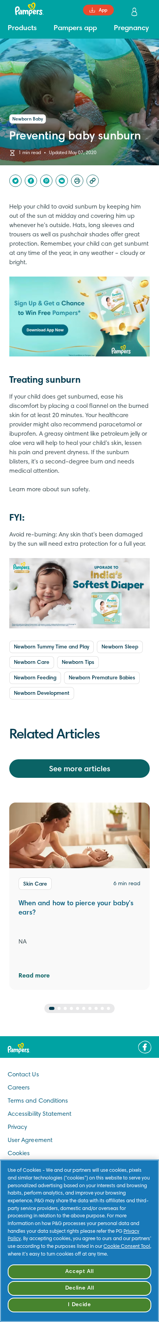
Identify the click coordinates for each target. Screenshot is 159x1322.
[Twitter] (15, 181)
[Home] (25, 9)
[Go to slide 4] (71, 1008)
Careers (19, 1088)
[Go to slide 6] (83, 1008)
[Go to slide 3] (65, 1008)
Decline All (79, 1288)
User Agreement (30, 1140)
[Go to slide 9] (102, 1008)
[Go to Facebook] (144, 1047)
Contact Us (23, 1075)
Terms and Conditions (38, 1101)
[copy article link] (92, 181)
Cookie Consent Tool (126, 1246)
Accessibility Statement (39, 1114)
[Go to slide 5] (77, 1008)
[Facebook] (31, 181)
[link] (79, 316)
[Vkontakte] (62, 181)
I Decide (79, 1305)
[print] (77, 181)
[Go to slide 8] (96, 1008)
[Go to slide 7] (90, 1008)
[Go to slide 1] (52, 1008)
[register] (135, 12)
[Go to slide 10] (108, 1008)
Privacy (17, 1127)
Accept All (79, 1271)
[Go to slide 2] (59, 1008)
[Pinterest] (46, 181)
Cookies (19, 1154)
